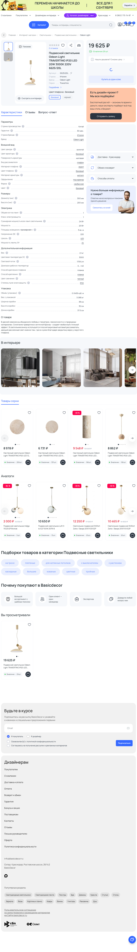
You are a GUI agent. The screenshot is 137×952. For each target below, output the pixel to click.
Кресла (94, 895)
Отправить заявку (106, 116)
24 (83, 243)
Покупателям (11, 769)
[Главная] (15, 25)
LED (82, 238)
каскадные (10, 571)
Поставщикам (11, 814)
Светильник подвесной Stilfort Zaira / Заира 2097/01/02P (121, 527)
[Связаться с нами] (132, 939)
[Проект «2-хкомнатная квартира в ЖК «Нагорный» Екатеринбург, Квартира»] (20, 367)
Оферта (8, 840)
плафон (80, 162)
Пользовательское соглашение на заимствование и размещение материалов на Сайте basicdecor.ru (27, 913)
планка (80, 274)
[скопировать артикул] (71, 73)
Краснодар (103, 15)
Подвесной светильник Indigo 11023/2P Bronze (16, 527)
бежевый (80, 154)
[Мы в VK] (17, 876)
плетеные (30, 562)
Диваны (82, 895)
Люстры (62, 895)
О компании (10, 775)
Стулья (105, 895)
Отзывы (30, 112)
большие (31, 571)
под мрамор (78, 179)
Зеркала (9, 901)
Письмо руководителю (15, 833)
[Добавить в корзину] (28, 462)
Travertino (64, 83)
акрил (81, 166)
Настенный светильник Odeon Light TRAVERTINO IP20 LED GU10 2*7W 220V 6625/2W (86, 454)
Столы (116, 895)
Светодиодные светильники (18, 895)
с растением (115, 562)
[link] (54, 46)
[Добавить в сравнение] (79, 45)
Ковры (49, 901)
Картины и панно (34, 901)
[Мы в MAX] (6, 876)
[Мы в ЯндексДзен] (22, 876)
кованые (51, 571)
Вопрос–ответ (47, 112)
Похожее (27, 46)
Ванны (60, 901)
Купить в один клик (111, 79)
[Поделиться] (71, 45)
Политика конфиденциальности (20, 846)
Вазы (20, 901)
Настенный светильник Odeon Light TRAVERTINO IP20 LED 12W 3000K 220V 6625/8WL (17, 454)
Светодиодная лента (45, 895)
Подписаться (124, 743)
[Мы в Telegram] (28, 876)
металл (80, 175)
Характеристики (11, 112)
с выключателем (89, 562)
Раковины (84, 901)
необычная (79, 184)
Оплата (8, 788)
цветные (70, 571)
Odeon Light (65, 80)
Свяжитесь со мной (101, 207)
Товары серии (10, 401)
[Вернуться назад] (3, 35)
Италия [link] (63, 76)
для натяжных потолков (58, 562)
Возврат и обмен (12, 795)
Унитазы (71, 901)
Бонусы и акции (12, 808)
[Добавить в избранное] (63, 45)
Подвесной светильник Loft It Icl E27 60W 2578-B (51, 527)
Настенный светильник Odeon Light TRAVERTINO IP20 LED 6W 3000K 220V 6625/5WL (51, 454)
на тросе (9, 562)
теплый (80, 278)
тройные (90, 571)
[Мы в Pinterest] (11, 876)
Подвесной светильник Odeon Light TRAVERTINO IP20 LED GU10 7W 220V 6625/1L (121, 454)
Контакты (9, 820)
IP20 (82, 283)
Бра (72, 895)
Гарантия (9, 801)
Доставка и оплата (13, 782)
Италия (80, 135)
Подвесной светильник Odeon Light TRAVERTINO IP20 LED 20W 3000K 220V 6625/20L (16, 666)
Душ (95, 901)
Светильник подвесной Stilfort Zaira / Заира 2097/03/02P (86, 527)
